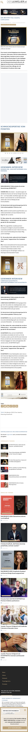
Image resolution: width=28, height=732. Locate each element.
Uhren (4, 675)
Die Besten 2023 (9, 412)
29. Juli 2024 (4, 630)
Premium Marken (6, 595)
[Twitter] (5, 406)
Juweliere (4, 650)
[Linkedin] (8, 406)
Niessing (3, 414)
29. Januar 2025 (4, 575)
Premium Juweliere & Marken (9, 540)
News (3, 672)
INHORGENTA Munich (7, 513)
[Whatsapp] (14, 406)
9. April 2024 (4, 659)
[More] (16, 406)
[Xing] (11, 406)
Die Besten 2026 (5, 24)
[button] (25, 711)
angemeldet (10, 434)
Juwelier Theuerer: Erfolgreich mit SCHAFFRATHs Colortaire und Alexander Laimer (12, 655)
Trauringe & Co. (6, 681)
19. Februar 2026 (5, 520)
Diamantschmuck (6, 623)
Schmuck (4, 678)
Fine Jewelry (18, 412)
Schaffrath (13, 24)
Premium (4, 684)
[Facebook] (2, 406)
